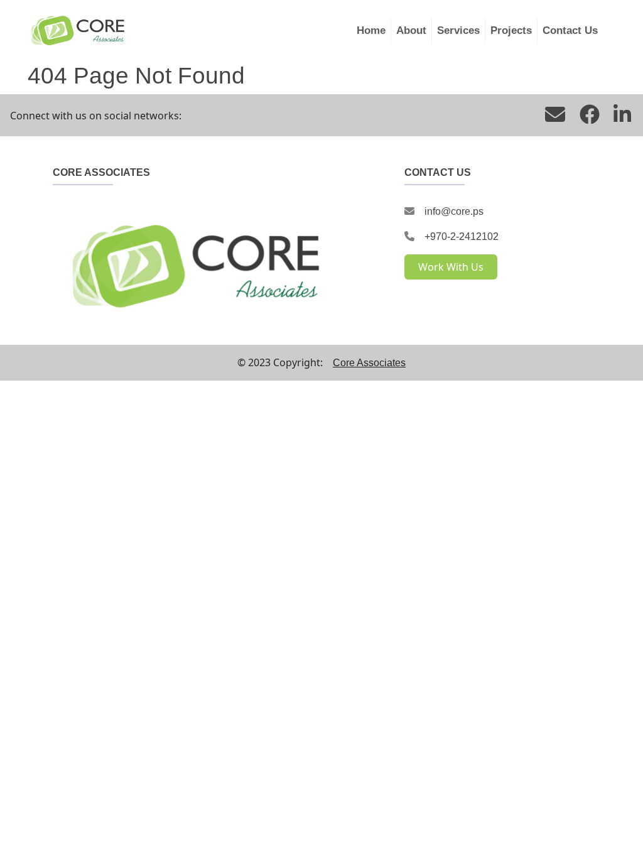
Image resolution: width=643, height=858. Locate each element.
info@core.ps (454, 211)
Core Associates (369, 362)
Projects (511, 30)
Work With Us (451, 267)
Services (458, 30)
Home (371, 30)
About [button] (411, 30)
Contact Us (570, 30)
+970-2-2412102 (461, 236)
